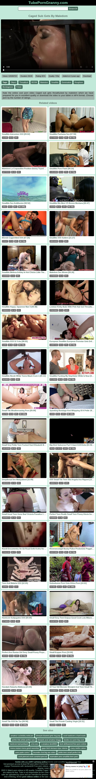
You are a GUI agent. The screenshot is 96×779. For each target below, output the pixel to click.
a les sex (34, 744)
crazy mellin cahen (78, 748)
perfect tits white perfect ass (23, 740)
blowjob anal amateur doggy (49, 740)
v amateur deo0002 (49, 744)
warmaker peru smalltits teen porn (64, 757)
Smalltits (54, 82)
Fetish (19, 87)
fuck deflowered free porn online (73, 744)
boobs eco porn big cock (74, 740)
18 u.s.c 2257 (27, 762)
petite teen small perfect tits (69, 752)
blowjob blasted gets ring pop (48, 736)
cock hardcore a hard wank (74, 736)
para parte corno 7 (22, 752)
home (17, 762)
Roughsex (79, 82)
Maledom (44, 82)
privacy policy (41, 762)
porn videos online (30, 777)
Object (13, 82)
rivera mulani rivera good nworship (24, 748)
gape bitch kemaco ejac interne (55, 748)
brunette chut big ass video (44, 752)
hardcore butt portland (19, 744)
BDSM (34, 82)
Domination (66, 82)
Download (87, 76)
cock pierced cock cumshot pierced (32, 757)
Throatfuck (23, 82)
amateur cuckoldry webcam (22, 736)
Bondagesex (8, 87)
